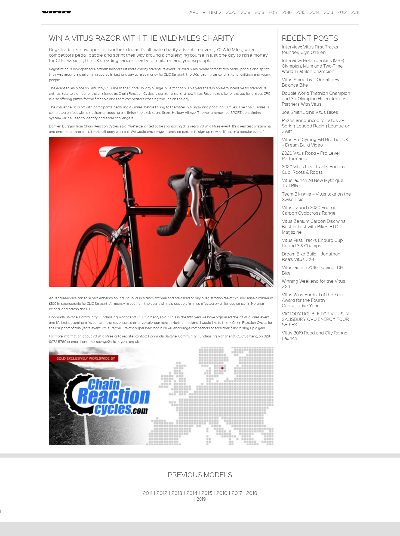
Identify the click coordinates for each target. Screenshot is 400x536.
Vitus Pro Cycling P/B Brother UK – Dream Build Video (315, 142)
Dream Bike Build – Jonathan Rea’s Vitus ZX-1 (311, 256)
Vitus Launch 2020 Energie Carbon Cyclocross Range (309, 210)
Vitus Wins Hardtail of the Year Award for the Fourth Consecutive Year (313, 300)
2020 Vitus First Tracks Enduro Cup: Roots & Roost (313, 169)
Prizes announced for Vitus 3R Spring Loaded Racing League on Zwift (316, 125)
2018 (259, 12)
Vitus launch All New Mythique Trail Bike (312, 182)
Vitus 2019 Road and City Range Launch (314, 335)
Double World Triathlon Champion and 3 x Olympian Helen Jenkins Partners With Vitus (316, 98)
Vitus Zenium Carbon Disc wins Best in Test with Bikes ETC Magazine (314, 226)
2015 (301, 12)
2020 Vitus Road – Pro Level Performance (311, 155)
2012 (342, 12)
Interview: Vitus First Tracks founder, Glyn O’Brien (310, 49)
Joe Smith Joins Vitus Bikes (310, 112)
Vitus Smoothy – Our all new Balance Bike (310, 82)
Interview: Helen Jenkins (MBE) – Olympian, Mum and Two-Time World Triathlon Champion (314, 65)
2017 (273, 12)
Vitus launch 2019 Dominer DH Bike (312, 270)
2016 (287, 12)
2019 (245, 12)
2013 (328, 12)
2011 (355, 12)
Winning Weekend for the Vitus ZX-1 (313, 283)
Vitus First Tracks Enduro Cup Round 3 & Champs (312, 242)
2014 (314, 12)
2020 (231, 12)
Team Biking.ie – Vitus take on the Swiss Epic (316, 196)
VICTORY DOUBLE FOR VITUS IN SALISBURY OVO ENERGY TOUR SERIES (315, 319)
